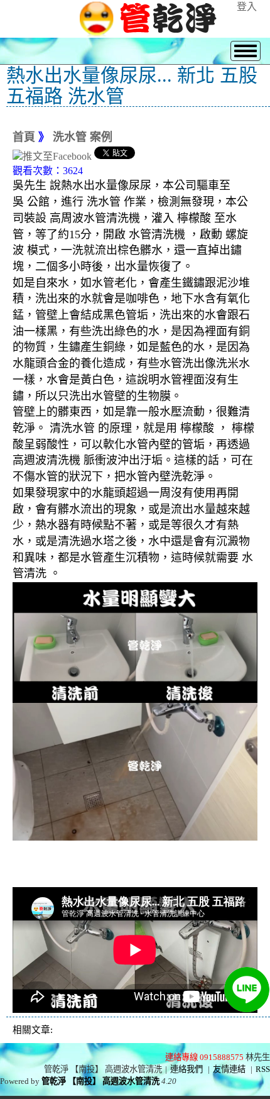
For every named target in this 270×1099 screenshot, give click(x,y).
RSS (263, 1069)
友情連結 (229, 1069)
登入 (247, 6)
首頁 (24, 137)
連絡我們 (186, 1069)
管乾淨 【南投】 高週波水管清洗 (100, 1081)
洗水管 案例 (82, 137)
